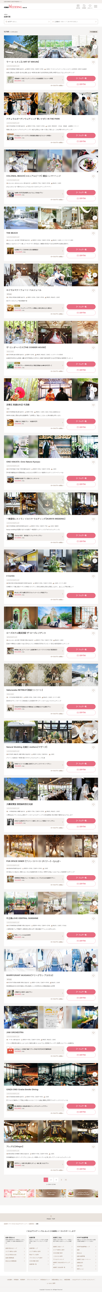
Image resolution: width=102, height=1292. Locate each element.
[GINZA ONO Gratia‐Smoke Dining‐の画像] (51, 1074)
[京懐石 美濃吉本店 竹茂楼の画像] (51, 389)
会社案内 (9, 1279)
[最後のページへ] (66, 1180)
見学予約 (82, 84)
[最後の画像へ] (94, 46)
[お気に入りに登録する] (93, 62)
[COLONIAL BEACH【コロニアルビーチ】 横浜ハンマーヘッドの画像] (51, 161)
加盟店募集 (67, 1279)
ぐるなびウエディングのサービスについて (83, 1279)
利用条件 (22, 1279)
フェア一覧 (83, 78)
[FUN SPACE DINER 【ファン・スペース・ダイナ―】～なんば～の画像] (51, 846)
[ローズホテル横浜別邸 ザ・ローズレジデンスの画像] (51, 618)
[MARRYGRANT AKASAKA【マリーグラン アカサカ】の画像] (51, 960)
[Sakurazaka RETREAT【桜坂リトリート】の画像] (51, 675)
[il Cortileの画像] (51, 560)
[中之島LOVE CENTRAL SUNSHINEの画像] (51, 903)
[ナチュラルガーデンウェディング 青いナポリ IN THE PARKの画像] (51, 103)
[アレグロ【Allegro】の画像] (51, 1131)
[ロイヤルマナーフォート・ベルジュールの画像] (51, 275)
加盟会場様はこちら (57, 1279)
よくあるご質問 (51, 1283)
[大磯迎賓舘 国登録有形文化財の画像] (51, 789)
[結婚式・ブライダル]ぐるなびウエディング (15, 1224)
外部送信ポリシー (45, 1279)
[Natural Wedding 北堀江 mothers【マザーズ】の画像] (51, 732)
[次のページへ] (61, 1180)
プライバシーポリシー (33, 1279)
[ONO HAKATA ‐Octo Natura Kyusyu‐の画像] (51, 446)
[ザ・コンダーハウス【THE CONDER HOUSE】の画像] (51, 332)
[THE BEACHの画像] (51, 218)
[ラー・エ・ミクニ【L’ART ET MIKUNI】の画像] (51, 46)
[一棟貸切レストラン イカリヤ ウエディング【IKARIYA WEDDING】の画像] (51, 503)
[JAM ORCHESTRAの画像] (51, 1017)
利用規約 (16, 1279)
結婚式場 (31, 1224)
